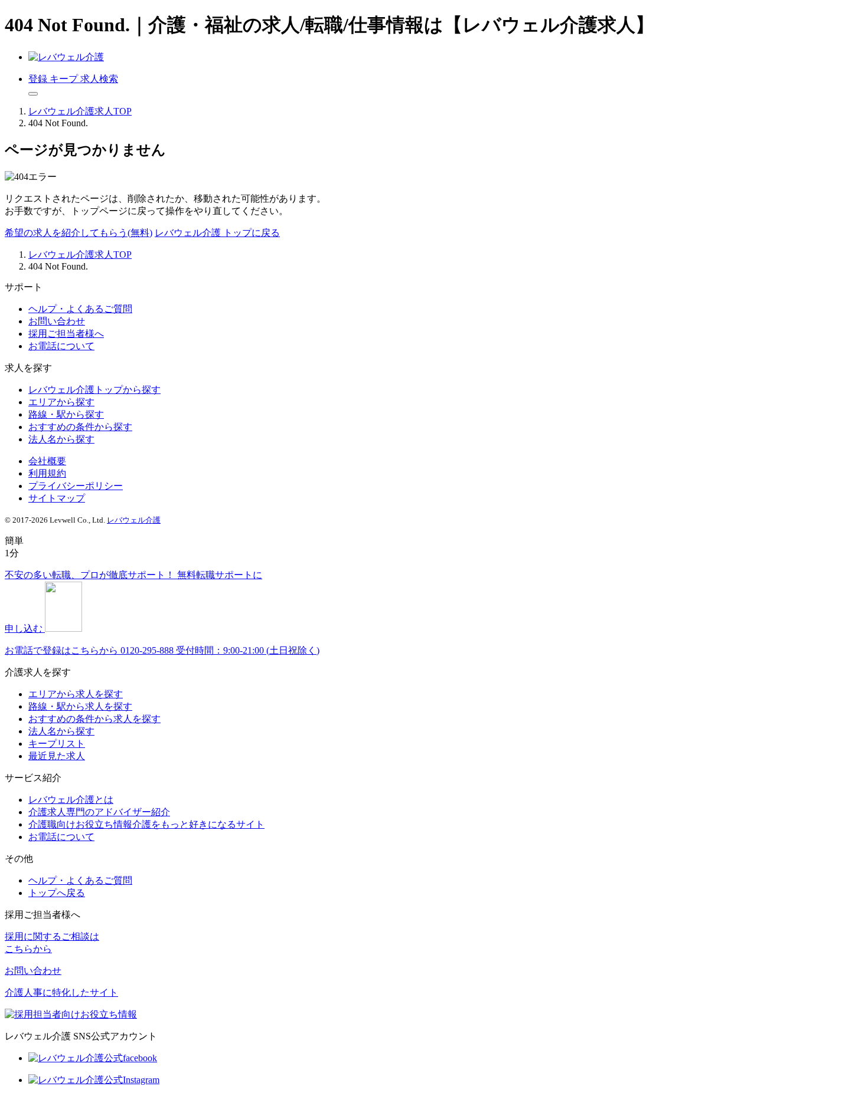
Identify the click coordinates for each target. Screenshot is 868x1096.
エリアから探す (61, 402)
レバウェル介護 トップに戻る (217, 233)
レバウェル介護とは (70, 800)
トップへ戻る (56, 893)
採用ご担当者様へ (66, 334)
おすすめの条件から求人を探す (94, 719)
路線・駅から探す (66, 414)
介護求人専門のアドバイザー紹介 (99, 812)
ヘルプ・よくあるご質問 (80, 309)
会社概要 (47, 461)
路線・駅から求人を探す (80, 706)
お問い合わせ (56, 321)
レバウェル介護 (134, 520)
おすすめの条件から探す (80, 427)
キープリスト (56, 744)
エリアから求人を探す (75, 694)
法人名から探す (61, 439)
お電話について (61, 346)
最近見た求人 (56, 756)
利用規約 (47, 473)
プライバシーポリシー (75, 486)
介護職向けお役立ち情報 (146, 824)
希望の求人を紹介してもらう (78, 233)
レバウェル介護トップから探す (94, 390)
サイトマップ (56, 498)
